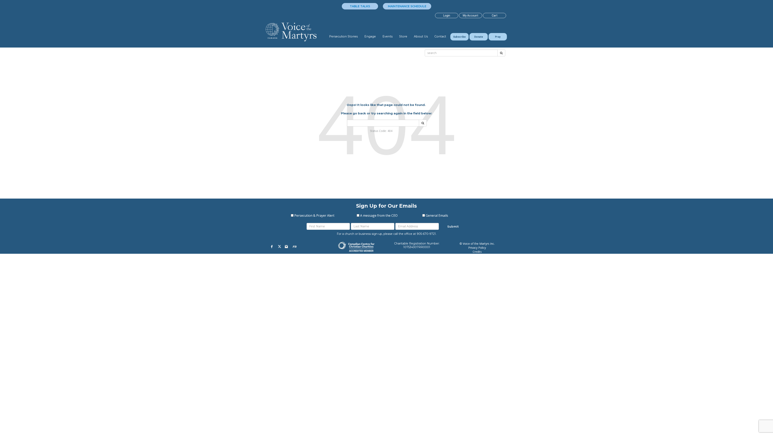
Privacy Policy (477, 248)
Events (387, 36)
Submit (453, 226)
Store (403, 36)
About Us (421, 36)
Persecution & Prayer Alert (314, 215)
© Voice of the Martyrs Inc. (477, 243)
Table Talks (360, 6)
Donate (478, 36)
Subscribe (459, 36)
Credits (477, 252)
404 (390, 131)
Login (446, 15)
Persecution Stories (343, 36)
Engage (370, 36)
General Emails (437, 215)
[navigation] (446, 15)
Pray (497, 36)
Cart (494, 15)
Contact (440, 36)
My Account (470, 15)
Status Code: (378, 131)
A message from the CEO (379, 215)
